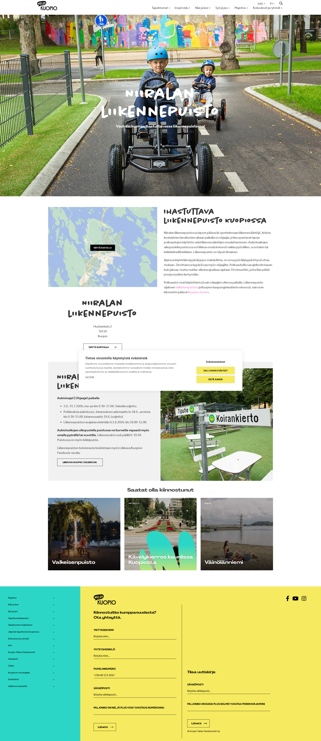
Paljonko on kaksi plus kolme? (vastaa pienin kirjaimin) (226, 704)
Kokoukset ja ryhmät (18, 638)
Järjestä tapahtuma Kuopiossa (23, 631)
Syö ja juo (13, 611)
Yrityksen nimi (104, 630)
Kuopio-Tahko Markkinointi (21, 652)
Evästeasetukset (215, 361)
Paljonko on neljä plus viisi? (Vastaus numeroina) (129, 707)
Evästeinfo (13, 679)
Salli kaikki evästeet (215, 370)
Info (260, 4)
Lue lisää (89, 377)
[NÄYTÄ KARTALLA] (102, 286)
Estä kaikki (215, 379)
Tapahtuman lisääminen (20, 625)
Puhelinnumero (105, 668)
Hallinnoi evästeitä (17, 686)
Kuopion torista (198, 292)
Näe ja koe (13, 604)
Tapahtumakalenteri (18, 618)
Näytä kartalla (99, 347)
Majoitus (12, 597)
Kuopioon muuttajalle (19, 672)
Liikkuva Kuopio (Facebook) (80, 462)
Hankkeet (13, 658)
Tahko (11, 665)
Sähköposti (102, 688)
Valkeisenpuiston (186, 287)
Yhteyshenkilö (104, 649)
